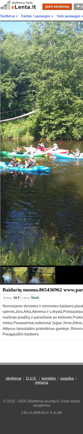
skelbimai (13, 378)
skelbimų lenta (22, 2)
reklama (41, 382)
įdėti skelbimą (57, 7)
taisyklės (49, 378)
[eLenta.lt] (18, 9)
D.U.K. (31, 378)
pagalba (67, 378)
